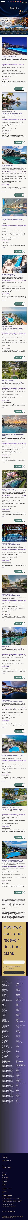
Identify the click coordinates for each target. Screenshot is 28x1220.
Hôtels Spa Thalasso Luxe (6, 1064)
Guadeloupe (18, 990)
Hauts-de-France (5, 990)
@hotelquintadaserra (6, 511)
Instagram (4, 1182)
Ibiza (3, 1018)
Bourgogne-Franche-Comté (7, 983)
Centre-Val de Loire (5, 985)
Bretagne (17, 985)
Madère (3, 1003)
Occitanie (4, 998)
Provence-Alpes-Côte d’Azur (7, 1000)
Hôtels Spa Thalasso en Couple (7, 1069)
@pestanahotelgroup (6, 457)
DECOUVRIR (3, 85)
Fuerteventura (4, 1014)
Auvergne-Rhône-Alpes (20, 981)
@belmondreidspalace (6, 294)
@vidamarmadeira (5, 242)
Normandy (17, 1037)
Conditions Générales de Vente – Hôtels (11, 1201)
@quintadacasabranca (6, 402)
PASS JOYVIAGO (6, 1162)
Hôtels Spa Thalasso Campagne (7, 1066)
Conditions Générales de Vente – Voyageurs (12, 1200)
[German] (10, 2)
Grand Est (17, 989)
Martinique (4, 994)
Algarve (3, 1001)
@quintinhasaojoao (6, 828)
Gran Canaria (4, 1010)
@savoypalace (5, 668)
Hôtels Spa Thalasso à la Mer (7, 1065)
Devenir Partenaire (6, 1167)
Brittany (17, 1026)
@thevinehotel (5, 721)
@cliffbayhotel (5, 79)
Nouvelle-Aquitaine (5, 996)
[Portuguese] (20, 2)
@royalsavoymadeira (6, 348)
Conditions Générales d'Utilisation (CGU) (11, 1198)
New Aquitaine (18, 1038)
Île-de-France (18, 993)
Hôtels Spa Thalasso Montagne (7, 1067)
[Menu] (3, 3)
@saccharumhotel (5, 133)
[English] (13, 2)
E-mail (5, 959)
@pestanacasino (5, 883)
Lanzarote (4, 1013)
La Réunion (4, 993)
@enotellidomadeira (6, 185)
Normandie (4, 995)
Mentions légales (6, 1197)
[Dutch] (17, 2)
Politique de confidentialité (8, 1203)
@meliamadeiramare (6, 775)
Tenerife (3, 1011)
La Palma (3, 1015)
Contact (4, 1174)
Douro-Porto (4, 1005)
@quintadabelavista (6, 614)
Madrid (3, 1006)
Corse (17, 988)
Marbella (3, 1009)
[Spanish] (15, 2)
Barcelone (4, 1008)
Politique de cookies (7, 1204)
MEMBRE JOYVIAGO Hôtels (7, 1168)
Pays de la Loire (4, 999)
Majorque (4, 1016)
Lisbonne (3, 1004)
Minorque (4, 1019)
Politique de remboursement (8, 1206)
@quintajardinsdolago (6, 562)
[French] (8, 2)
